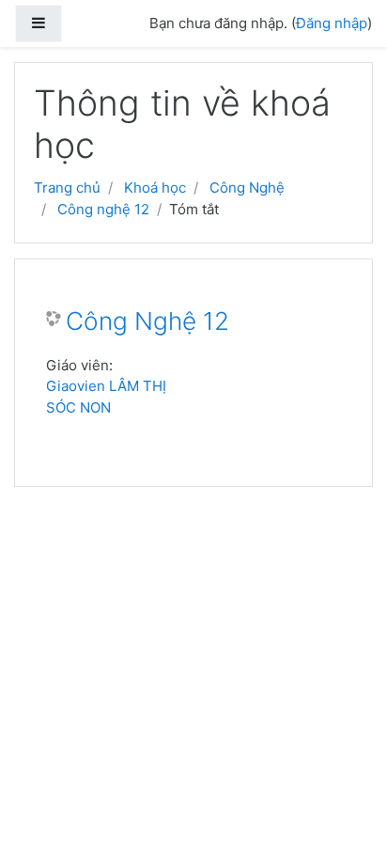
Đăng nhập (331, 23)
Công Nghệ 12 (147, 321)
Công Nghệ (247, 187)
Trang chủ (67, 187)
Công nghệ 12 (103, 209)
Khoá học (155, 187)
